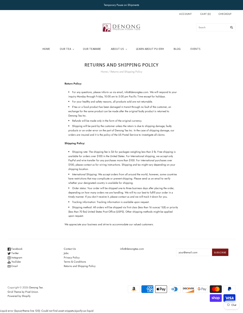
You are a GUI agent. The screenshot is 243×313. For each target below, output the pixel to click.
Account (185, 14)
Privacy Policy (72, 257)
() (205, 14)
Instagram (16, 257)
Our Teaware (92, 49)
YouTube (16, 262)
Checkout (225, 14)
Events (195, 49)
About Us (117, 49)
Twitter (15, 253)
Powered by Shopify (19, 296)
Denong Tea (36, 287)
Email (14, 266)
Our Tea (65, 49)
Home (46, 49)
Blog (177, 49)
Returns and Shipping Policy (79, 266)
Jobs (66, 253)
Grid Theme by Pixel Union (23, 292)
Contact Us (70, 249)
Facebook (16, 249)
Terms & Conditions (75, 262)
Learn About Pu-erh (150, 49)
